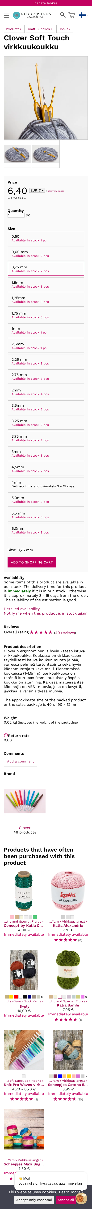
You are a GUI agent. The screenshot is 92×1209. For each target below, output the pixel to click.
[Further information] (6, 735)
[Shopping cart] (71, 15)
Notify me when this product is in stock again (46, 613)
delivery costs (56, 190)
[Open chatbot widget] (81, 1198)
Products (14, 29)
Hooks (65, 29)
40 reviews (65, 633)
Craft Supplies (40, 29)
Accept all (66, 1200)
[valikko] (6, 15)
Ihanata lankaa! (46, 3)
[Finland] (83, 15)
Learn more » (71, 1192)
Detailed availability (22, 609)
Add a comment (20, 761)
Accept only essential (34, 1200)
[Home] (34, 17)
